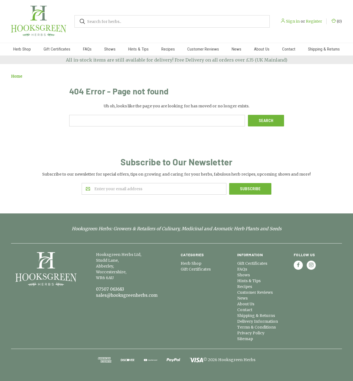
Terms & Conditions (256, 327)
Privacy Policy (250, 332)
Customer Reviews (203, 49)
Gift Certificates (57, 49)
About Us (261, 49)
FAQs (87, 49)
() (339, 21)
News (236, 49)
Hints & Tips (138, 49)
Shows (110, 49)
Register (314, 21)
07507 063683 (110, 289)
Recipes (168, 49)
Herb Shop (22, 49)
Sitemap (245, 338)
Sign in (293, 21)
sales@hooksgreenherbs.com (126, 295)
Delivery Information (257, 321)
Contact (288, 49)
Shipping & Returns (324, 49)
